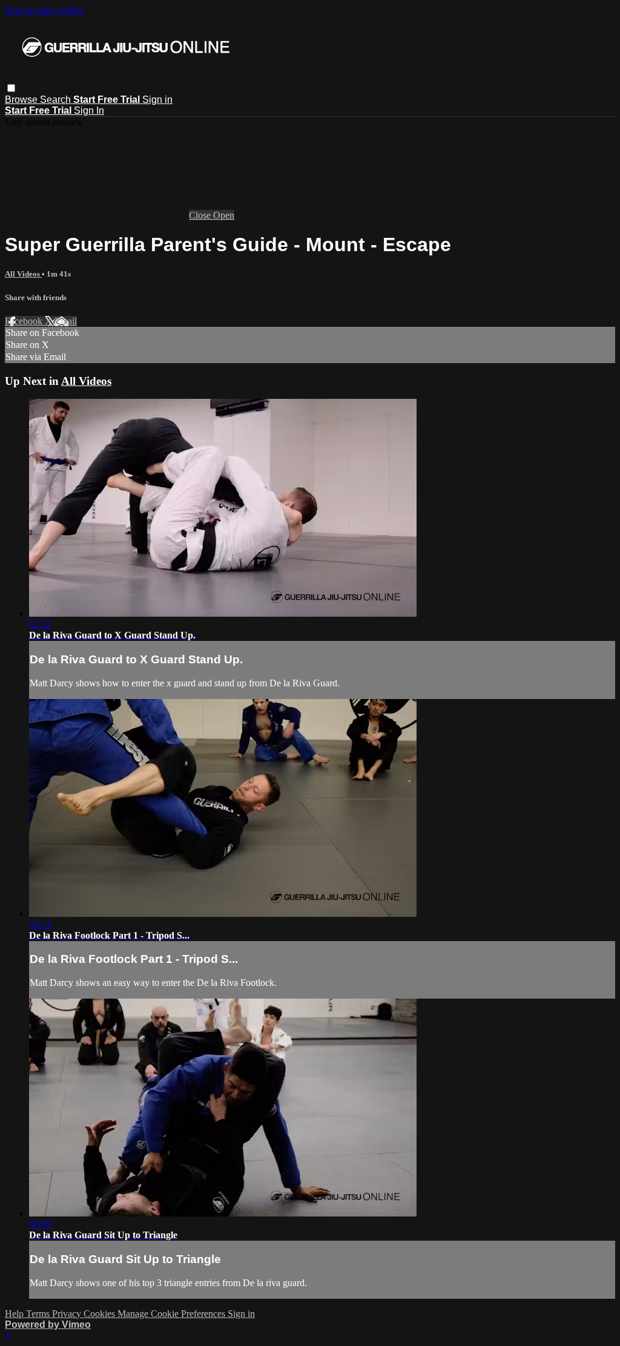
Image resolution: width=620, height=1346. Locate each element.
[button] (11, 88)
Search (56, 99)
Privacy (68, 1313)
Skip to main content (44, 10)
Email (65, 321)
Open (223, 215)
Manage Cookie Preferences (172, 1313)
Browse (22, 99)
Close (201, 215)
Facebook (25, 321)
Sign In (89, 110)
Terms (39, 1313)
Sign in (157, 99)
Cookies (100, 1313)
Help (15, 1313)
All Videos (23, 273)
